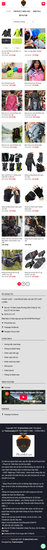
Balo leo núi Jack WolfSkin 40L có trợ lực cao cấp (34, 114)
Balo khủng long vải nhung (33, 83)
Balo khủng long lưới (8, 83)
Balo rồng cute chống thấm (33, 145)
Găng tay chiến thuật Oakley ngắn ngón (33, 208)
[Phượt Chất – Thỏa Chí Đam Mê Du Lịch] (23, 4)
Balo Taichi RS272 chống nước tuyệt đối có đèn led (11, 176)
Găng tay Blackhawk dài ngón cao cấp (34, 176)
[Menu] (3, 4)
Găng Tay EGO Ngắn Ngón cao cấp (34, 240)
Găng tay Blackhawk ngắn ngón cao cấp (12, 208)
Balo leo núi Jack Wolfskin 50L (11, 145)
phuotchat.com (26, 428)
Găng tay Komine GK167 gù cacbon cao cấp (33, 273)
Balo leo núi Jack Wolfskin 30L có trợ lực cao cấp (11, 114)
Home (8, 11)
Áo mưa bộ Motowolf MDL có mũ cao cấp (11, 52)
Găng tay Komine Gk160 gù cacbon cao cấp (10, 273)
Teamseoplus (10, 431)
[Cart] (43, 4)
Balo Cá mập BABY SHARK (33, 51)
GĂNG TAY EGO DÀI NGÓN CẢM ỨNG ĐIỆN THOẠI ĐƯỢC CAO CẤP (12, 240)
